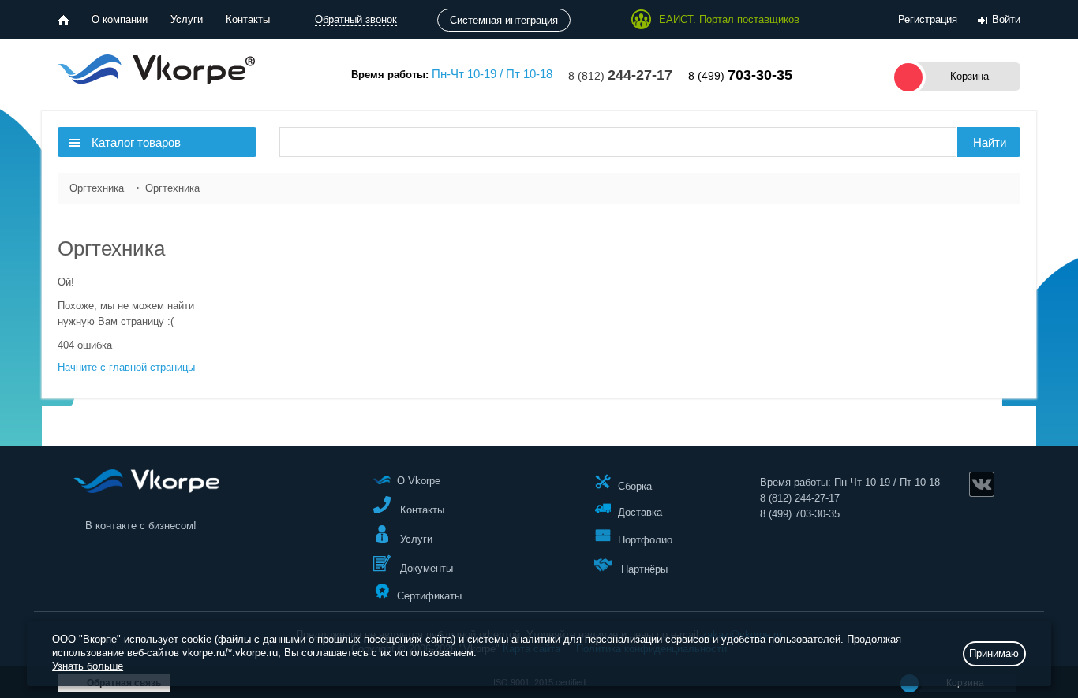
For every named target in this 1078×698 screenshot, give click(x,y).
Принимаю (994, 653)
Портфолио (645, 540)
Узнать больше (87, 666)
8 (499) (740, 75)
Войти (1006, 19)
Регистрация (927, 19)
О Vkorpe (418, 481)
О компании (120, 19)
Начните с (126, 367)
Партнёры (643, 569)
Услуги (186, 19)
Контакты (248, 19)
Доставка (640, 512)
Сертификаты (429, 595)
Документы (425, 568)
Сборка (635, 485)
